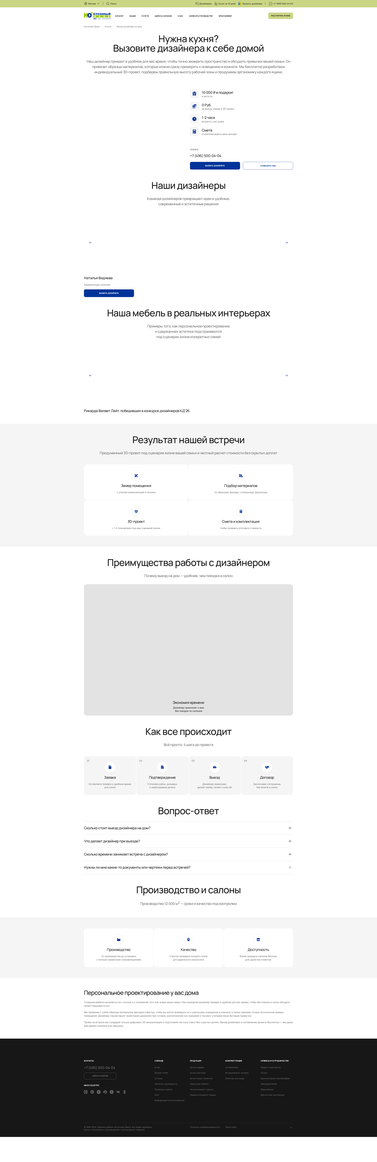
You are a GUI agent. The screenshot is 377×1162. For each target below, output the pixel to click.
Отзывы (158, 1078)
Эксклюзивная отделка (201, 1089)
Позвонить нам (268, 166)
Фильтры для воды (234, 1078)
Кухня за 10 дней (227, 3)
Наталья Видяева (98, 277)
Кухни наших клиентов (201, 1078)
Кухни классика (198, 1072)
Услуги (145, 16)
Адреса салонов (163, 16)
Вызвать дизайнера (252, 3)
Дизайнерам (205, 3)
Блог (157, 1095)
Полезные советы (163, 1089)
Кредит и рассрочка (271, 1067)
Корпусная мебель (199, 1084)
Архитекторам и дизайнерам (275, 1078)
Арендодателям (269, 1084)
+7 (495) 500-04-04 (283, 3)
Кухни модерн (197, 1067)
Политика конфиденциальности (205, 1127)
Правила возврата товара (203, 1095)
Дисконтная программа (272, 1095)
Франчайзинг (225, 16)
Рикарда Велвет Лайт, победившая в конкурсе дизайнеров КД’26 (137, 410)
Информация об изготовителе (169, 1100)
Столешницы (231, 1067)
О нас (180, 16)
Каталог (119, 16)
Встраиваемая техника (236, 1072)
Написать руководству (201, 16)
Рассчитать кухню (280, 15)
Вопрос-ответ (161, 1072)
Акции (132, 16)
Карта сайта (231, 1127)
